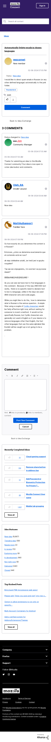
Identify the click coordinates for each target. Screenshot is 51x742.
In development (10, 558)
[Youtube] (14, 674)
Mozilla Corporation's (14, 708)
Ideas (5, 36)
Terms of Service (24, 698)
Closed (7, 570)
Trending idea (10, 541)
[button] (7, 99)
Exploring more (10, 553)
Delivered (8, 566)
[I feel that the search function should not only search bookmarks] (35, 121)
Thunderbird (11, 90)
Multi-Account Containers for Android (20, 611)
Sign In (42, 6)
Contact (32, 702)
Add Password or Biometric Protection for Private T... (35, 482)
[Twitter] (3, 674)
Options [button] (47, 36)
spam (9, 95)
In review (8, 549)
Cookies (18, 702)
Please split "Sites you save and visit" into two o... (25, 596)
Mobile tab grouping (35, 506)
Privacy (5, 702)
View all (11, 515)
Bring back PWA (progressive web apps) (21, 590)
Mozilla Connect (15, 5)
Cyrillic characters (31, 306)
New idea (17, 76)
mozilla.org (6, 698)
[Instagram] (9, 674)
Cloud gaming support (36, 456)
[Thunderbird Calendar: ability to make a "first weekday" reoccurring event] (40, 121)
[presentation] (6, 376)
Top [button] (3, 736)
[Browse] (4, 6)
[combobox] (25, 21)
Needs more (9, 545)
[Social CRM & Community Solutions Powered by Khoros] (43, 737)
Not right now (10, 562)
